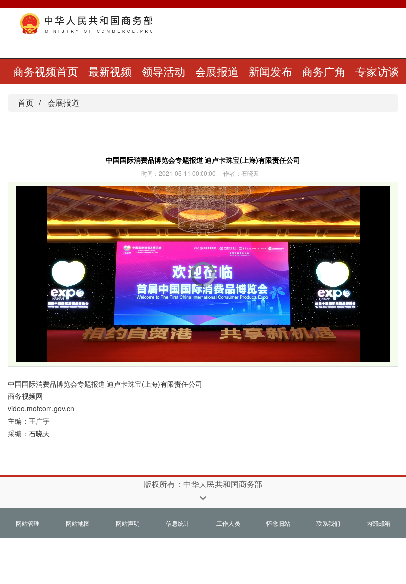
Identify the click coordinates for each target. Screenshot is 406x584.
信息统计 (178, 523)
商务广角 (324, 71)
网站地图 (78, 523)
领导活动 (163, 71)
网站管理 (28, 523)
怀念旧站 (278, 523)
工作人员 (228, 523)
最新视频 (110, 71)
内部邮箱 (378, 523)
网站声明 (128, 523)
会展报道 (217, 71)
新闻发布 (270, 71)
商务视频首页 (45, 71)
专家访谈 (377, 71)
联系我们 (328, 523)
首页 (26, 102)
